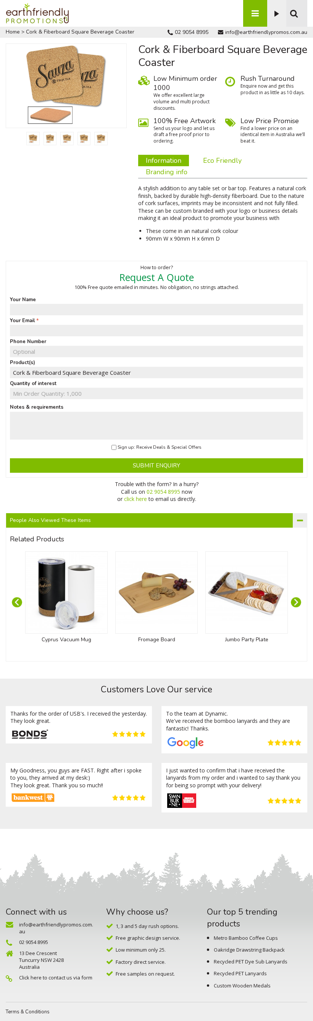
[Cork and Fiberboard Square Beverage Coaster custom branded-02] (33, 138)
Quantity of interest (33, 383)
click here (135, 498)
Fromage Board (156, 639)
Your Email (22, 320)
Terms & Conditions (28, 1011)
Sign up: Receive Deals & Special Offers (160, 447)
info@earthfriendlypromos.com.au (266, 32)
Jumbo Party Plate (246, 639)
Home (13, 31)
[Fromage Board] (156, 592)
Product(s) (22, 362)
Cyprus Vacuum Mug (66, 639)
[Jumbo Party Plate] (246, 592)
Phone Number (28, 341)
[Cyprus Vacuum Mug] (66, 592)
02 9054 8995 (191, 32)
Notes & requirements (36, 407)
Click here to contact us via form (55, 977)
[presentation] (17, 602)
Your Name (23, 299)
